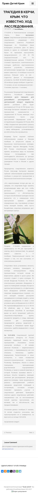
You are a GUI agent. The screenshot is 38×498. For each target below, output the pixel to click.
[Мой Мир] (8, 471)
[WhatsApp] (17, 471)
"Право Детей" (26, 487)
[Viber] (14, 471)
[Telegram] (20, 471)
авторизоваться (7, 449)
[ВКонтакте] (2, 471)
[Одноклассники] (5, 471)
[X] (11, 471)
